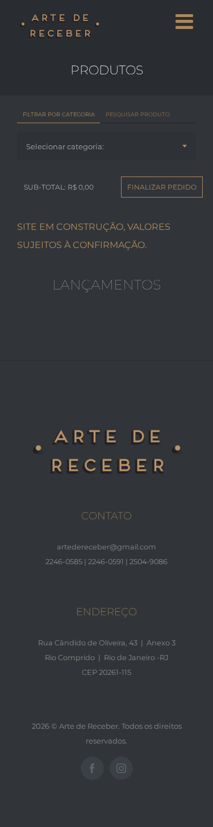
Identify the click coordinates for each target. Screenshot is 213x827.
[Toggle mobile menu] (186, 21)
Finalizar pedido (162, 187)
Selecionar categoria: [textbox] (65, 146)
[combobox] (106, 146)
